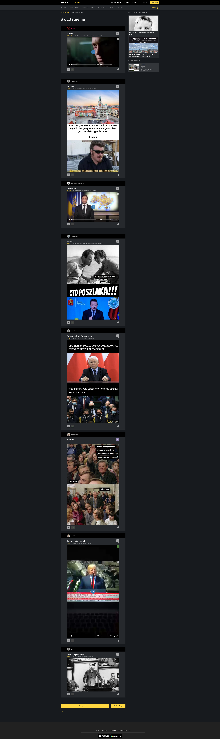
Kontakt (97, 730)
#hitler (85, 656)
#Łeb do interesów (92, 88)
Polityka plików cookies (125, 730)
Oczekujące (117, 2)
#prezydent (78, 190)
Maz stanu (71, 188)
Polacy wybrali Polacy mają (79, 336)
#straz (83, 338)
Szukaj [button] (155, 8)
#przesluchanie (89, 243)
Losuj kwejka (119, 706)
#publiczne (77, 35)
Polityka (93, 7)
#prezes (75, 442)
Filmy (127, 2)
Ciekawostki (85, 7)
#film (74, 190)
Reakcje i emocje (102, 7)
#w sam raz (89, 35)
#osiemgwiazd (101, 442)
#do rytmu (95, 35)
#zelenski (95, 190)
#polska (74, 88)
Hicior (70, 34)
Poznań (70, 86)
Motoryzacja (119, 7)
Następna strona (84, 706)
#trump (78, 543)
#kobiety (79, 338)
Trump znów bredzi (76, 541)
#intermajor (89, 543)
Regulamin (113, 730)
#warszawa (79, 243)
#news (83, 243)
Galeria (77, 7)
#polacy (75, 338)
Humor (71, 7)
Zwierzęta (64, 7)
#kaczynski (91, 338)
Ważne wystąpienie (75, 654)
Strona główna (65, 12)
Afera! (70, 241)
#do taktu (100, 35)
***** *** (70, 440)
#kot (83, 656)
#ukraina (84, 190)
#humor (74, 243)
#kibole (87, 338)
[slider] (83, 64)
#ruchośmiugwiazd (93, 442)
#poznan (79, 88)
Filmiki (68, 543)
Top (135, 2)
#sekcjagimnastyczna (98, 243)
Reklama (104, 730)
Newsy (111, 7)
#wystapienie (84, 35)
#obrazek (75, 656)
